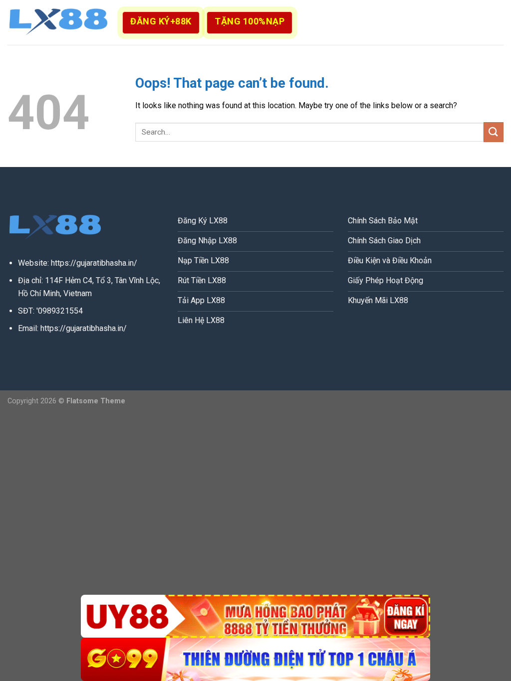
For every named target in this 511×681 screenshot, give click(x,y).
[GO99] (255, 659)
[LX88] (57, 22)
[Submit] (494, 132)
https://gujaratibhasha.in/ (94, 263)
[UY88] (255, 616)
